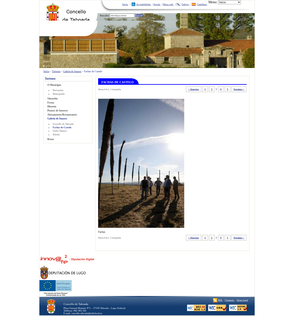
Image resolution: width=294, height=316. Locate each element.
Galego (185, 4)
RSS (220, 300)
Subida (56, 134)
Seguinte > (239, 89)
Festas (50, 102)
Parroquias (58, 90)
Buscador (104, 15)
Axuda (157, 4)
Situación (52, 98)
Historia (51, 106)
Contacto (230, 300)
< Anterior (193, 89)
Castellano (202, 4)
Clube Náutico (60, 130)
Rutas (50, 139)
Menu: (212, 2)
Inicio (125, 4)
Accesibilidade (143, 4)
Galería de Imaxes (72, 71)
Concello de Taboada (63, 124)
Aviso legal (242, 300)
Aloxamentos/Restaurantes (62, 114)
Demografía (58, 93)
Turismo (56, 71)
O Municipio (54, 84)
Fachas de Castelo (62, 127)
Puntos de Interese (57, 110)
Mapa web (168, 4)
